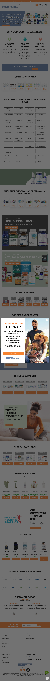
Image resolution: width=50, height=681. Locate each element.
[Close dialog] (47, 320)
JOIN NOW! (13, 354)
